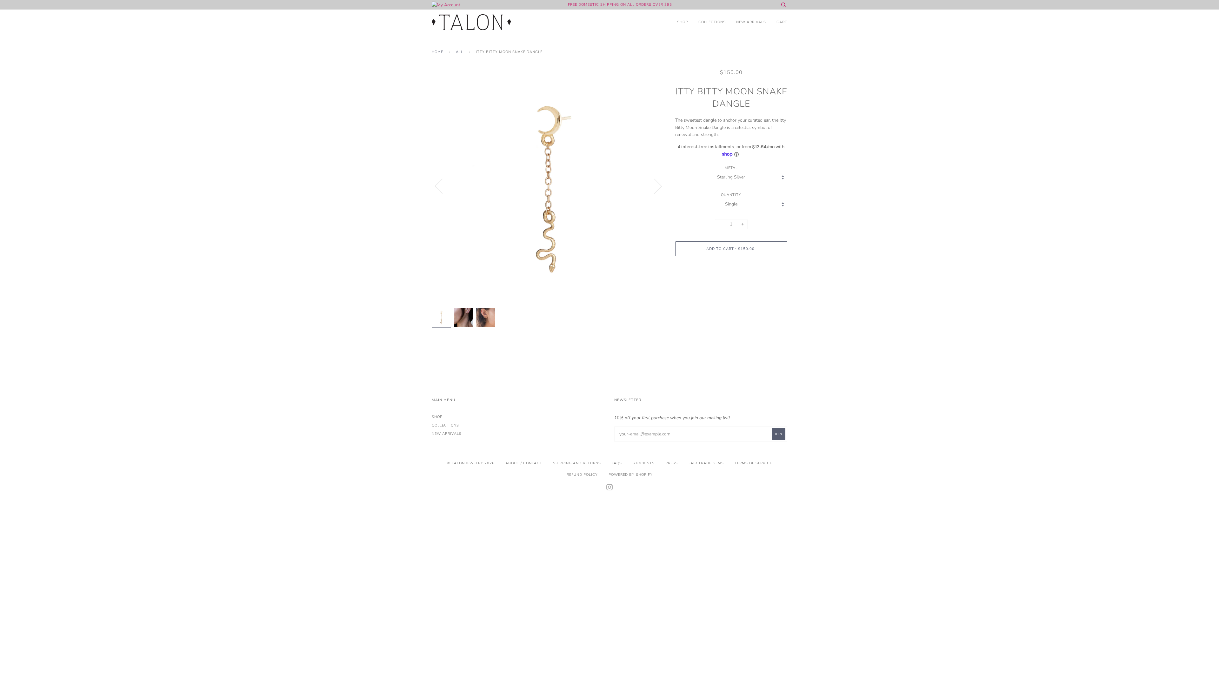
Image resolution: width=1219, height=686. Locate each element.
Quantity (731, 194)
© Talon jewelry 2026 (471, 463)
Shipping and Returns (577, 463)
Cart (781, 22)
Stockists (644, 463)
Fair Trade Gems (706, 463)
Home (437, 52)
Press (671, 463)
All (459, 52)
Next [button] (654, 185)
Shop (682, 22)
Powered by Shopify (631, 474)
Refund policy (582, 474)
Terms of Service (753, 463)
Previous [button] (442, 185)
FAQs (617, 463)
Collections (712, 22)
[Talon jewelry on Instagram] (609, 488)
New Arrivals (751, 22)
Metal (731, 167)
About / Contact (523, 463)
